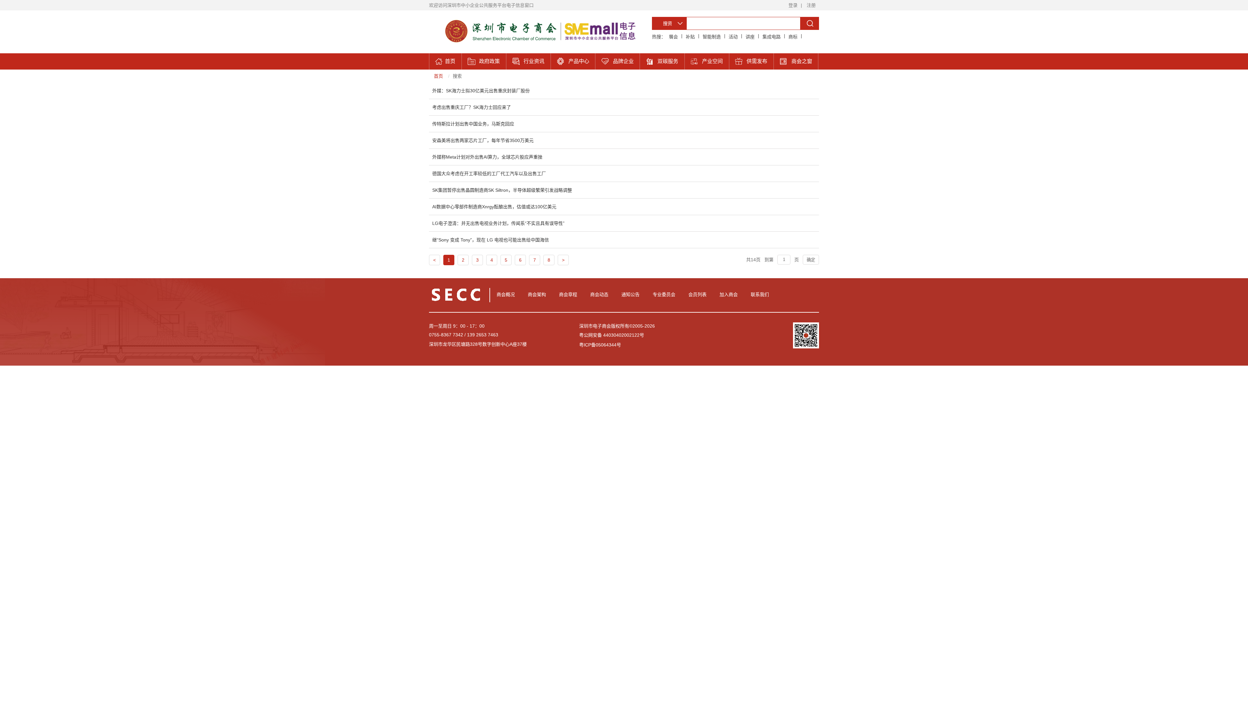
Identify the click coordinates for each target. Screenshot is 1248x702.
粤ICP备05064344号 (600, 344)
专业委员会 (664, 294)
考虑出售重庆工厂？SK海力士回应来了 (471, 107)
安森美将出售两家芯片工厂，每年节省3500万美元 (483, 140)
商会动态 (599, 294)
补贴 (690, 36)
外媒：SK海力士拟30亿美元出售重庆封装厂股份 (481, 90)
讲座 (750, 36)
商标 (793, 36)
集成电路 (771, 36)
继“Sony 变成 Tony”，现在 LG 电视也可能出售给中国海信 (490, 239)
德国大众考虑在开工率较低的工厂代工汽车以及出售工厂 (489, 173)
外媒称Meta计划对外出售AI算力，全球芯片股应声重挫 (487, 157)
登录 (793, 5)
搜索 (457, 76)
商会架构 (537, 294)
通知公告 (630, 294)
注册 (811, 5)
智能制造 (712, 36)
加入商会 (729, 294)
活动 (733, 36)
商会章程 (568, 294)
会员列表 (697, 294)
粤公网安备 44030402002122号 (611, 335)
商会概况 (506, 294)
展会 (673, 36)
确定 (811, 259)
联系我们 (760, 294)
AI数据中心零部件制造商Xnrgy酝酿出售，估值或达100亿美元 (494, 206)
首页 (438, 76)
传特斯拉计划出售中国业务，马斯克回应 (473, 123)
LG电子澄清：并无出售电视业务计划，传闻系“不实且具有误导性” (498, 223)
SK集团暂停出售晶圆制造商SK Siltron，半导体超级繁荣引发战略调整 (502, 190)
